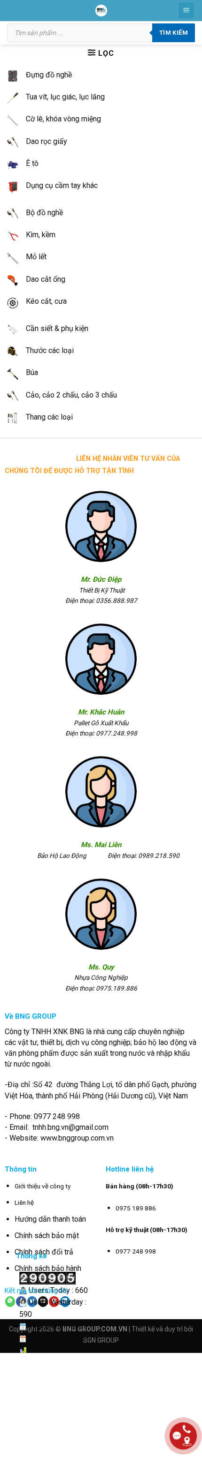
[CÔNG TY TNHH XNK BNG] (101, 10)
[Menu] (186, 10)
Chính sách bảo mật (47, 1235)
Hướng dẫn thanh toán (50, 1219)
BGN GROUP (101, 1340)
